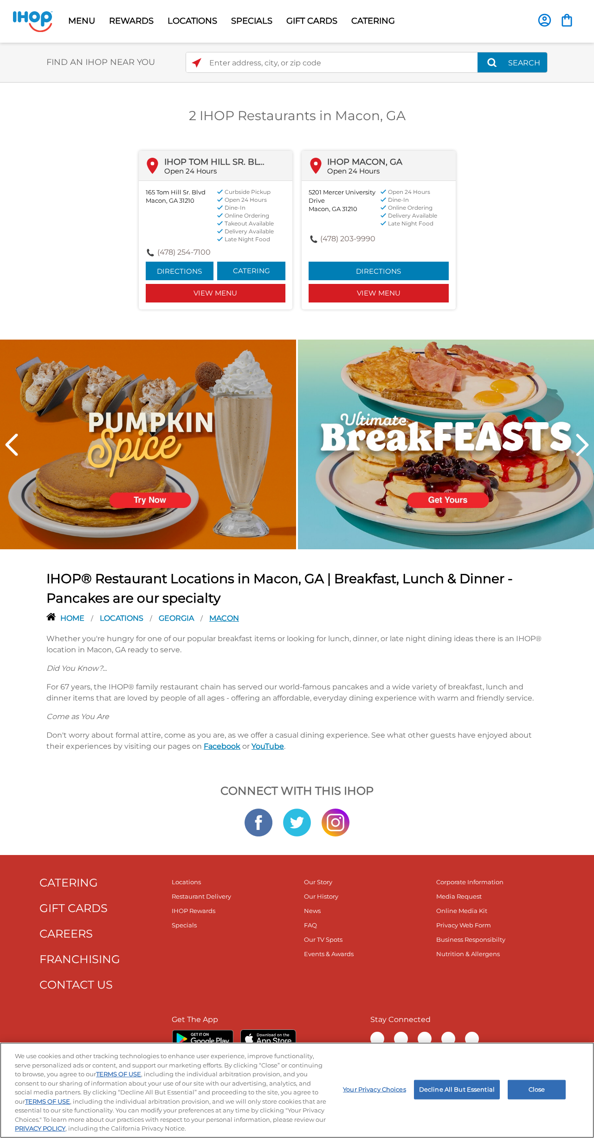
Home (73, 618)
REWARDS (131, 21)
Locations (122, 618)
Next (582, 445)
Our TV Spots (323, 939)
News (312, 910)
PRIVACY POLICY (40, 1128)
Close (537, 1089)
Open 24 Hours (190, 171)
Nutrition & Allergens (468, 954)
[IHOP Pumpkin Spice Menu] (148, 443)
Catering (251, 270)
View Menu (215, 293)
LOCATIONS (192, 21)
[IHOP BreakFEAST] (446, 443)
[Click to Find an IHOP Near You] (196, 62)
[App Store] (268, 1038)
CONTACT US (76, 984)
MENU (81, 21)
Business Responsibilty (470, 939)
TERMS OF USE (118, 1074)
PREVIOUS (11, 445)
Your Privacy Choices (374, 1089)
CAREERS (66, 933)
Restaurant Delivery (201, 896)
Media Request (459, 896)
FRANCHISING (79, 959)
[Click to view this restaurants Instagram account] (335, 821)
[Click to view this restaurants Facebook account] (258, 821)
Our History (321, 896)
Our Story (318, 882)
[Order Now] (567, 20)
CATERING (373, 21)
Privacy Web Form (463, 925)
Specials (184, 925)
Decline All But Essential (457, 1089)
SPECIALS (251, 21)
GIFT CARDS (311, 21)
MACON (224, 618)
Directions (179, 271)
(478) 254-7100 (184, 252)
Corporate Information (470, 882)
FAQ (310, 925)
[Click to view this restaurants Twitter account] (297, 821)
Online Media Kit (461, 910)
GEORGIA (177, 618)
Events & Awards (329, 954)
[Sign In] (544, 20)
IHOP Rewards (193, 910)
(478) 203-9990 (347, 238)
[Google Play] (202, 1038)
